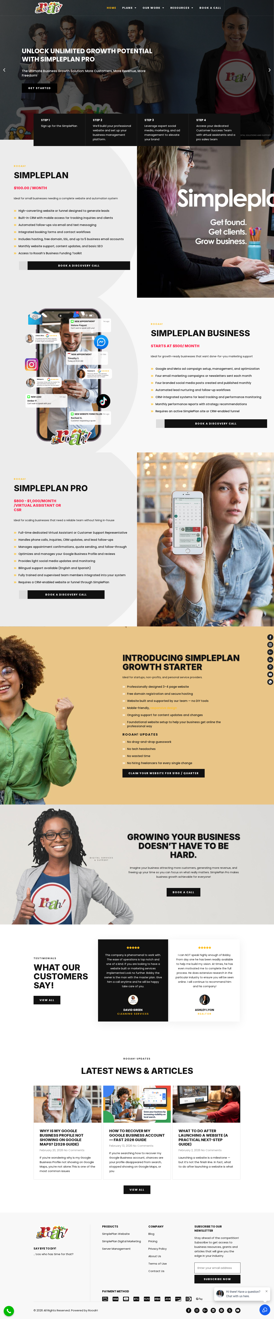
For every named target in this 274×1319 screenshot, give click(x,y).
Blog (151, 1234)
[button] (4, 70)
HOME (111, 8)
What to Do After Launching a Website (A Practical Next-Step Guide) (203, 1138)
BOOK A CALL (210, 8)
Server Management (116, 1249)
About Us (154, 1256)
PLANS (127, 8)
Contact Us (156, 1271)
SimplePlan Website (116, 1234)
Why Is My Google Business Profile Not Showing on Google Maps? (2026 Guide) (62, 1138)
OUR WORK (151, 8)
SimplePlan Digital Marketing (121, 1241)
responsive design (163, 708)
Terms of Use (157, 1264)
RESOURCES (180, 8)
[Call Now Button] (9, 1311)
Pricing (152, 1241)
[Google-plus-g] (205, 1310)
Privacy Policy (157, 1249)
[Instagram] (196, 1310)
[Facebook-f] (188, 1310)
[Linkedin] (213, 1310)
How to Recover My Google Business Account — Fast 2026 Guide (137, 1135)
